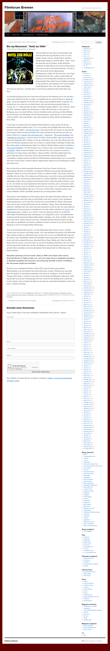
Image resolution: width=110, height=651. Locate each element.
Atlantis (86, 581)
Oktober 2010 (87, 406)
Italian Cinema (87, 543)
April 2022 (86, 143)
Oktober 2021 (87, 154)
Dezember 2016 (88, 264)
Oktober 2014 (87, 314)
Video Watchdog (88, 531)
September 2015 (88, 293)
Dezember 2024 (88, 100)
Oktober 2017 (87, 244)
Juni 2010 (86, 414)
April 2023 (86, 125)
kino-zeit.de (86, 545)
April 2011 (86, 394)
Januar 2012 (87, 377)
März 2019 (86, 212)
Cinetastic (86, 458)
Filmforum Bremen (19, 7)
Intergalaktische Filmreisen (90, 485)
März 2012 (86, 373)
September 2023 (88, 118)
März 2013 (86, 350)
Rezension (31, 295)
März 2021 (86, 166)
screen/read (86, 516)
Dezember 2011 (88, 379)
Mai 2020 (86, 185)
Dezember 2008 (88, 446)
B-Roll (85, 454)
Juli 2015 (86, 296)
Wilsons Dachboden (89, 523)
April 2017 (86, 256)
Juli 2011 (86, 389)
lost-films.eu (87, 562)
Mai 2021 (86, 162)
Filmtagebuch (30, 293)
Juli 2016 (86, 273)
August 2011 (87, 387)
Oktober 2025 (87, 83)
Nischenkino (87, 500)
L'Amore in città (88, 489)
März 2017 (86, 258)
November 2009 (88, 427)
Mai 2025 (86, 91)
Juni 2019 (86, 206)
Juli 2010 (86, 412)
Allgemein (86, 48)
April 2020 (86, 187)
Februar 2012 (87, 375)
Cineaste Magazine (88, 625)
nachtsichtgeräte (88, 496)
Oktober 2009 (87, 429)
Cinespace (86, 587)
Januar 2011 (87, 400)
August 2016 (87, 271)
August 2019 (87, 202)
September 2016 (88, 269)
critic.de (86, 460)
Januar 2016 (87, 285)
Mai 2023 (86, 123)
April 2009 (86, 439)
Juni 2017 (86, 252)
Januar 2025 (87, 98)
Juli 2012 (86, 366)
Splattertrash (87, 520)
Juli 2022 (86, 137)
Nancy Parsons (22, 295)
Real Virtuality (87, 504)
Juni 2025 (86, 89)
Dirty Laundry (87, 468)
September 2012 (88, 362)
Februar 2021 (87, 168)
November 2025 (88, 81)
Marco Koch (32, 49)
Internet (85, 60)
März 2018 (86, 235)
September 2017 (88, 246)
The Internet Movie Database (91, 564)
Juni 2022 (86, 139)
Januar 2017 (87, 262)
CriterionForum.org (89, 558)
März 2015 (86, 304)
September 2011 (88, 385)
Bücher (85, 50)
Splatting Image (88, 620)
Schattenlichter (87, 510)
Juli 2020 (86, 181)
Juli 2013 (86, 343)
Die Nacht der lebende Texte (91, 464)
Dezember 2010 (88, 402)
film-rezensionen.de (89, 473)
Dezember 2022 (88, 129)
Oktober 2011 (87, 383)
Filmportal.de (87, 541)
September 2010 (88, 408)
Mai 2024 (86, 108)
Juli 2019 (86, 204)
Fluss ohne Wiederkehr (15, 148)
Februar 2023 (87, 127)
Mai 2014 (86, 323)
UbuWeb (86, 566)
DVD (85, 54)
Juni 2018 (86, 229)
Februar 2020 (87, 191)
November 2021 (88, 152)
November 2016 (88, 266)
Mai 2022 (86, 141)
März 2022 (86, 144)
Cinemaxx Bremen (88, 585)
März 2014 (86, 327)
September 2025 (88, 85)
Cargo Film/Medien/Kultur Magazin (93, 610)
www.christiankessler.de (90, 552)
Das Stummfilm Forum (89, 571)
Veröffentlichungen (42, 35)
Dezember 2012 (88, 356)
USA (45, 295)
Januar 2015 (87, 308)
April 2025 (86, 93)
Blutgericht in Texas (14, 212)
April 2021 (86, 164)
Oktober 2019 (87, 198)
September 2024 (88, 102)
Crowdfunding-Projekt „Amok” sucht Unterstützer (21, 42)
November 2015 (88, 289)
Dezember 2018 (88, 218)
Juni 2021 (86, 160)
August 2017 (87, 248)
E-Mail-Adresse (11, 348)
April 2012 (86, 371)
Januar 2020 (87, 193)
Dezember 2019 (88, 194)
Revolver (86, 616)
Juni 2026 (86, 75)
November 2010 (88, 404)
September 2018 (88, 223)
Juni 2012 (86, 368)
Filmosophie (87, 475)
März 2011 (86, 396)
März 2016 (86, 281)
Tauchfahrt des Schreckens (16, 137)
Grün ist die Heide (88, 479)
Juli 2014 (86, 319)
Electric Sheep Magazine (90, 627)
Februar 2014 (87, 329)
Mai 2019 (86, 208)
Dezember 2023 (88, 112)
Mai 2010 (86, 416)
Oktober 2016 (87, 268)
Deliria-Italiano (87, 573)
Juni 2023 (86, 121)
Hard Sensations (88, 481)
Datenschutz (16, 35)
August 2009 (87, 433)
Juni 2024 (86, 106)
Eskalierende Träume (89, 471)
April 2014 (86, 325)
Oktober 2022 (87, 131)
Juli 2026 (86, 73)
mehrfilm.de (87, 493)
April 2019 (86, 210)
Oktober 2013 (87, 337)
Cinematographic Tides (89, 456)
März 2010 (86, 419)
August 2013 (87, 341)
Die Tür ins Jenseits (32, 130)
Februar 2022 (87, 146)
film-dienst (86, 614)
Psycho (67, 209)
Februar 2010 (87, 421)
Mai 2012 (86, 369)
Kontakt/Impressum (28, 35)
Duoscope (86, 470)
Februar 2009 (87, 443)
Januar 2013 (87, 354)
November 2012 (88, 358)
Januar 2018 (87, 239)
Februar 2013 (87, 352)
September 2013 (88, 339)
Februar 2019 (87, 214)
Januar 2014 (87, 331)
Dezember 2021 (88, 150)
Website (9, 355)
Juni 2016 (86, 275)
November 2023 (88, 114)
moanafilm (86, 495)
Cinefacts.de (87, 537)
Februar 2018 (87, 237)
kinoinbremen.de (88, 595)
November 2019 (88, 196)
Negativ (86, 498)
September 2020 (88, 177)
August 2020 (87, 179)
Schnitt (85, 618)
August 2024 (87, 104)
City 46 (85, 52)
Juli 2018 (86, 227)
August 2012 (87, 364)
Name (8, 341)
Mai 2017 (86, 254)
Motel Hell (15, 295)
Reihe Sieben (87, 506)
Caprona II (48, 135)
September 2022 (88, 133)
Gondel (85, 593)
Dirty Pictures (87, 575)
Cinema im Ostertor (89, 583)
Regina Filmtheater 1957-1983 (91, 596)
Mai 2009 (86, 437)
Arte (85, 635)
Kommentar (10, 317)
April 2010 (86, 418)
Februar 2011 (87, 398)
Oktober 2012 (87, 360)
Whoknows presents (89, 521)
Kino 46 (86, 62)
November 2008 (88, 448)
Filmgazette (86, 539)
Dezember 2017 (88, 241)
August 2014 (87, 318)
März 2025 (86, 94)
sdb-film (86, 518)
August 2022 (87, 135)
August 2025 (87, 87)
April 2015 (86, 302)
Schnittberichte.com (89, 550)
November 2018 (88, 219)
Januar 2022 (87, 148)
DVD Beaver (87, 560)
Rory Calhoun (39, 295)
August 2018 (87, 225)
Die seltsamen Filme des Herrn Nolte (93, 466)
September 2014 (88, 316)
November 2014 (88, 312)
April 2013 (86, 348)
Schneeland (86, 514)
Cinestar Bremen (88, 589)
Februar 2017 (87, 260)
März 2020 (86, 189)
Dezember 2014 (88, 310)
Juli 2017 (86, 250)
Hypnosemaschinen (89, 483)
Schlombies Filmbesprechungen (92, 512)
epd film (86, 612)
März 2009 (86, 441)
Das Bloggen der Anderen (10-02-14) (63, 42)
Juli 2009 (86, 435)
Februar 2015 (87, 306)
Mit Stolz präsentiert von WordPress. (93, 641)
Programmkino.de (88, 546)
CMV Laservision (54, 293)
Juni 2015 (86, 298)
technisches (86, 64)
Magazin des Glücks (89, 491)
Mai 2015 (86, 300)
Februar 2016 (87, 283)
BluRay (46, 293)
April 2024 (86, 110)
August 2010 (87, 410)
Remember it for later (89, 508)
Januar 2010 (87, 423)
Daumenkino (87, 462)
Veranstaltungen (88, 67)
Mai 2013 (86, 346)
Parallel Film (87, 502)
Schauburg (86, 598)
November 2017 (88, 243)
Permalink (10, 297)
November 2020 (88, 173)
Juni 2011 (86, 391)
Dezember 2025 (88, 79)
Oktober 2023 (87, 116)
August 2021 (87, 158)
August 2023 (87, 119)
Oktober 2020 (87, 175)
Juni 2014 (86, 321)
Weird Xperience (88, 600)
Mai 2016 (86, 277)
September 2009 (88, 431)
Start (8, 35)
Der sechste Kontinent (61, 135)
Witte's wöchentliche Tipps (90, 525)
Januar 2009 (87, 445)
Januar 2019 (87, 216)
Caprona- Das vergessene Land (31, 135)
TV (84, 66)
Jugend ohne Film (88, 487)
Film (24, 293)
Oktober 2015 (87, 291)
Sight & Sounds (88, 629)
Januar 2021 (87, 169)
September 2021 (88, 156)
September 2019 (88, 200)
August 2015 (87, 294)
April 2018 (86, 233)
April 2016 (86, 279)
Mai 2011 (86, 393)
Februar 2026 (87, 77)
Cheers (51, 204)
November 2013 (88, 335)
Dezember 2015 (88, 287)
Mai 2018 (86, 231)
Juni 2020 (86, 183)
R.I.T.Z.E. (86, 548)
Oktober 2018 (87, 221)
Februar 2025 (87, 96)
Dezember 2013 (88, 333)
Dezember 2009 (88, 425)
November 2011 (88, 381)
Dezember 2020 (88, 171)
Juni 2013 (86, 344)
